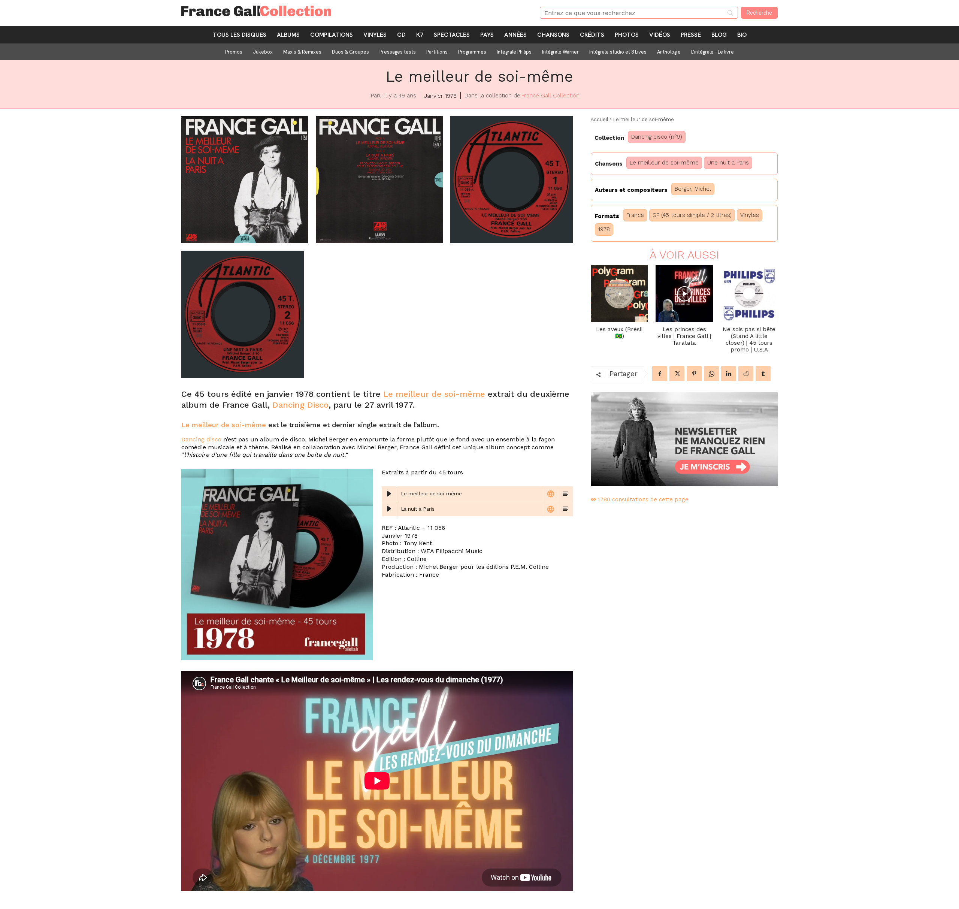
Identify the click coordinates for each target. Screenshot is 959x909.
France (635, 215)
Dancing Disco (300, 405)
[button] (244, 179)
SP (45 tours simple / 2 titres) (692, 215)
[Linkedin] (728, 373)
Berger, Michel (693, 188)
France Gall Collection (550, 95)
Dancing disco (201, 439)
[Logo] (351, 11)
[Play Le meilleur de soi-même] (389, 493)
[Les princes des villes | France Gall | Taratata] (684, 293)
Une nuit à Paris (728, 162)
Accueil (599, 119)
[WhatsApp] (711, 373)
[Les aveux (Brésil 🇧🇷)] (619, 293)
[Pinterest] (694, 373)
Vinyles (749, 215)
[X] (676, 373)
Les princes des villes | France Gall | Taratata (684, 336)
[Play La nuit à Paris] (389, 508)
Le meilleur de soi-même (434, 394)
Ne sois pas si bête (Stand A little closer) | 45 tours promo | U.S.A (749, 339)
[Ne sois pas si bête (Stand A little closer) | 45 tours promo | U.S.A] (749, 293)
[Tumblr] (763, 373)
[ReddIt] (745, 373)
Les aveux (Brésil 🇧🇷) (619, 332)
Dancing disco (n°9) (656, 136)
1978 (604, 229)
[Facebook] (659, 373)
